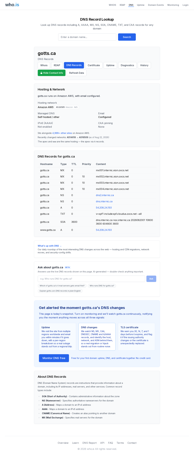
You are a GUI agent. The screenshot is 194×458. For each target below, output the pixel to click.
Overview (63, 442)
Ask (151, 278)
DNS (131, 5)
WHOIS (112, 5)
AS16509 (67, 107)
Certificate (94, 65)
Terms (120, 442)
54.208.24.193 (104, 207)
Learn (75, 442)
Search (127, 37)
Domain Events (156, 5)
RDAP (122, 5)
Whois (43, 65)
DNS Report (89, 442)
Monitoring (173, 5)
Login (186, 5)
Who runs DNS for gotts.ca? (102, 286)
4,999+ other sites (62, 133)
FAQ (110, 442)
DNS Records (74, 65)
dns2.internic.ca (105, 195)
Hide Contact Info (53, 72)
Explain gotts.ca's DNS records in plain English (60, 291)
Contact (131, 442)
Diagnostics (127, 65)
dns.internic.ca (104, 201)
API (102, 442)
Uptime (140, 5)
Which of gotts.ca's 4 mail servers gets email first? (62, 286)
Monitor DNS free (54, 358)
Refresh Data (76, 72)
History (144, 65)
